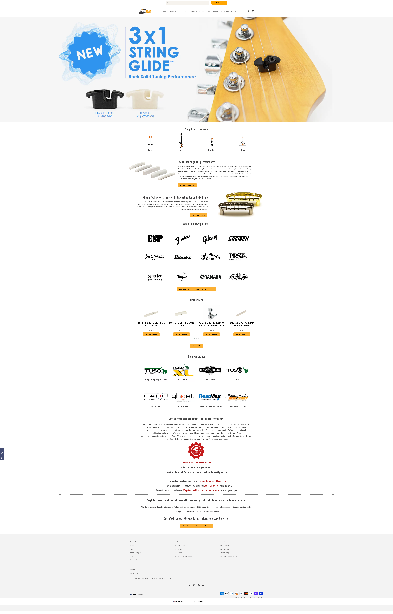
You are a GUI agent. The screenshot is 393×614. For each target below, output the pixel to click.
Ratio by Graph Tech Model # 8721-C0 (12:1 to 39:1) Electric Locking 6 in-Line (212, 324)
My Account (179, 542)
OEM (131, 556)
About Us (133, 542)
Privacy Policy (224, 545)
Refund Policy (224, 553)
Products (133, 545)
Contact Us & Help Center (183, 556)
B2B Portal (178, 553)
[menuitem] (165, 11)
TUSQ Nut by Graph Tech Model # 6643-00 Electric (181, 324)
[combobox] (187, 3)
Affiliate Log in (180, 545)
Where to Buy (134, 549)
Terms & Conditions (226, 542)
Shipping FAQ (224, 549)
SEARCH (219, 3)
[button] (253, 11)
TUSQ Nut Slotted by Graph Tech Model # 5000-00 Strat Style (151, 324)
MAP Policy (179, 549)
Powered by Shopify (258, 597)
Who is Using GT (135, 553)
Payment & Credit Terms (228, 556)
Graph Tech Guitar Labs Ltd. (244, 597)
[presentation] (133, 321)
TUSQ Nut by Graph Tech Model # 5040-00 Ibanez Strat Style (242, 324)
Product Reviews (136, 560)
